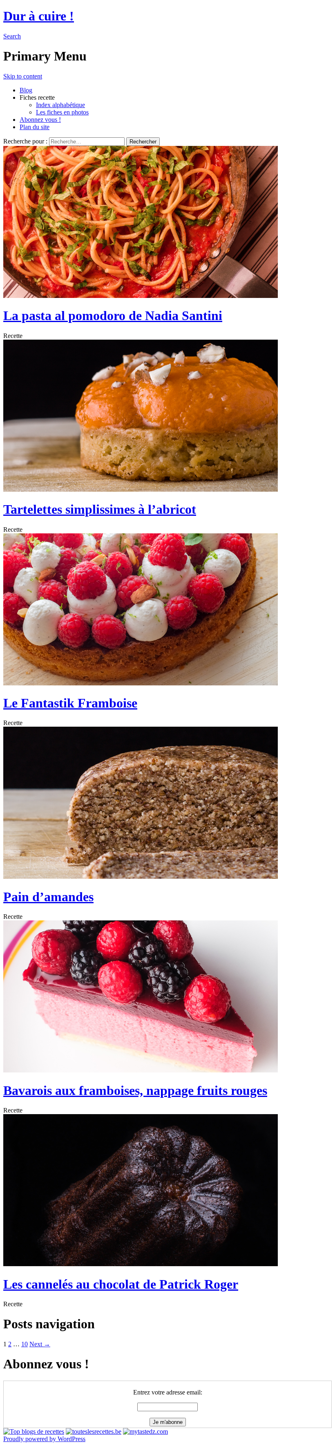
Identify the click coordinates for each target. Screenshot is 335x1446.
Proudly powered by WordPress (44, 1438)
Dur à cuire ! (38, 16)
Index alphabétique (60, 104)
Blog (26, 90)
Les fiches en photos (62, 112)
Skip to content (22, 76)
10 (24, 1344)
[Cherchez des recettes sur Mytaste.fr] (33, 1431)
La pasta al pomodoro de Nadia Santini (112, 315)
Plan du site (34, 126)
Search (12, 36)
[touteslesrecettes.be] (93, 1431)
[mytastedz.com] (145, 1431)
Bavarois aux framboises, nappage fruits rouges (135, 1090)
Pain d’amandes (48, 896)
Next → (39, 1344)
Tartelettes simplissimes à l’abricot (99, 509)
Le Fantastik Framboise (70, 703)
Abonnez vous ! (40, 119)
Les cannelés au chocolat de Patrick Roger (120, 1284)
